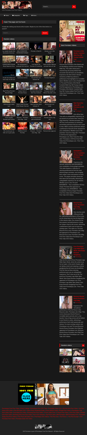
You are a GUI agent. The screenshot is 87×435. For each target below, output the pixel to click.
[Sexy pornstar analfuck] (79, 368)
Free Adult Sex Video (19, 412)
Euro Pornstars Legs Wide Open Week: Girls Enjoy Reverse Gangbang (79, 250)
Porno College (24, 408)
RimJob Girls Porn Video (70, 408)
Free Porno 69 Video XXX (25, 416)
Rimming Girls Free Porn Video (22, 414)
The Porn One (54, 416)
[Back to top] (82, 430)
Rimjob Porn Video (65, 410)
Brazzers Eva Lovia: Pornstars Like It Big (79, 205)
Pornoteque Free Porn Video (10, 408)
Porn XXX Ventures (39, 414)
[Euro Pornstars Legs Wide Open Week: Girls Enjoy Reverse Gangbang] (65, 258)
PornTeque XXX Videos (42, 416)
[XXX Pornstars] (19, 5)
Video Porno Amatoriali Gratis (36, 410)
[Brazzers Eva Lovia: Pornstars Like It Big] (65, 214)
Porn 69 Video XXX (20, 410)
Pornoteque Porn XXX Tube (38, 408)
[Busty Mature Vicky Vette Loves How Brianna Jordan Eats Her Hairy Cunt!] (65, 360)
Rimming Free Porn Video (35, 412)
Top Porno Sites (50, 414)
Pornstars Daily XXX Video (24, 418)
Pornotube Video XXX (55, 408)
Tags (26, 15)
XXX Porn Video (74, 412)
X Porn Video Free (49, 412)
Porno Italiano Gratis (52, 410)
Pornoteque (78, 61)
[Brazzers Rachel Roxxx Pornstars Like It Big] (65, 308)
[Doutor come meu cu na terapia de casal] (65, 368)
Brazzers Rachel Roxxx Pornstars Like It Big (79, 298)
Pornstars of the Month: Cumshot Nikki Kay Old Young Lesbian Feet (79, 55)
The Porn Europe (73, 416)
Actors (34, 15)
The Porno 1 (63, 416)
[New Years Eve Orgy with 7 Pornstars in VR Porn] (65, 115)
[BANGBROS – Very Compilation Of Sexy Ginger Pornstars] (65, 162)
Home (7, 15)
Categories (17, 15)
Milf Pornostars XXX (72, 414)
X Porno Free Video (62, 412)
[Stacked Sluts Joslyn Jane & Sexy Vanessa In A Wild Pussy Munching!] (79, 352)
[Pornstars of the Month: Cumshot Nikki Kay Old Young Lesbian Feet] (65, 63)
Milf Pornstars (61, 414)
